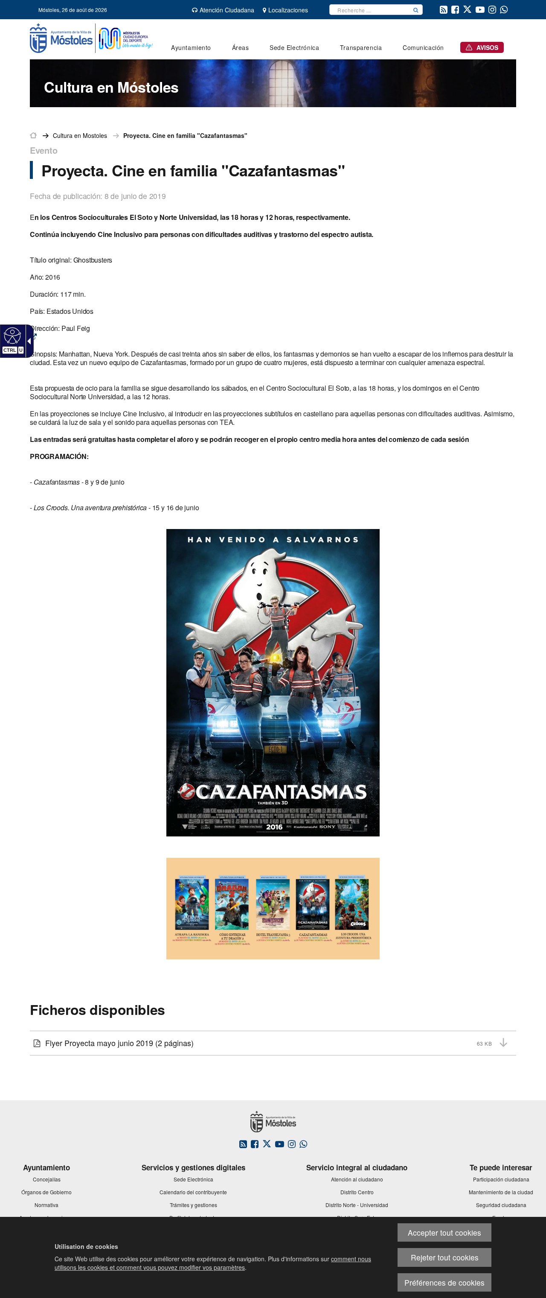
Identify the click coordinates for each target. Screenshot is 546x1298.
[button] (416, 9)
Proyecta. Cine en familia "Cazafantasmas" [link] (185, 135)
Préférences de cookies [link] (444, 1282)
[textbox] (369, 9)
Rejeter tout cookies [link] (445, 1257)
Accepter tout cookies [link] (444, 1232)
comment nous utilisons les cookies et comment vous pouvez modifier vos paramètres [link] (213, 1263)
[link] (11, 335)
